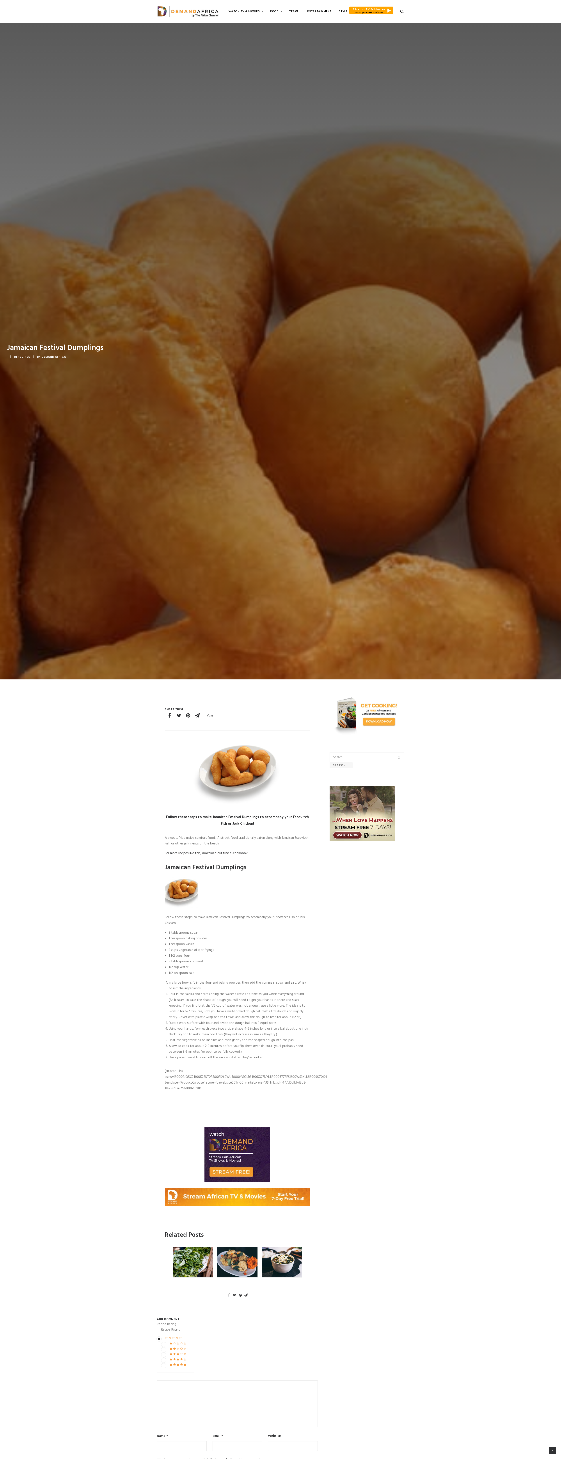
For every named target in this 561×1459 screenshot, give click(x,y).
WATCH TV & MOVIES (244, 11)
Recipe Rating (166, 1324)
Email (218, 1436)
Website (274, 1436)
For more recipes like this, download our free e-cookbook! (206, 853)
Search (341, 765)
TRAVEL (294, 11)
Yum (210, 716)
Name (162, 1436)
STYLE (343, 11)
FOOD (274, 11)
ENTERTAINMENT (319, 11)
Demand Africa (54, 357)
